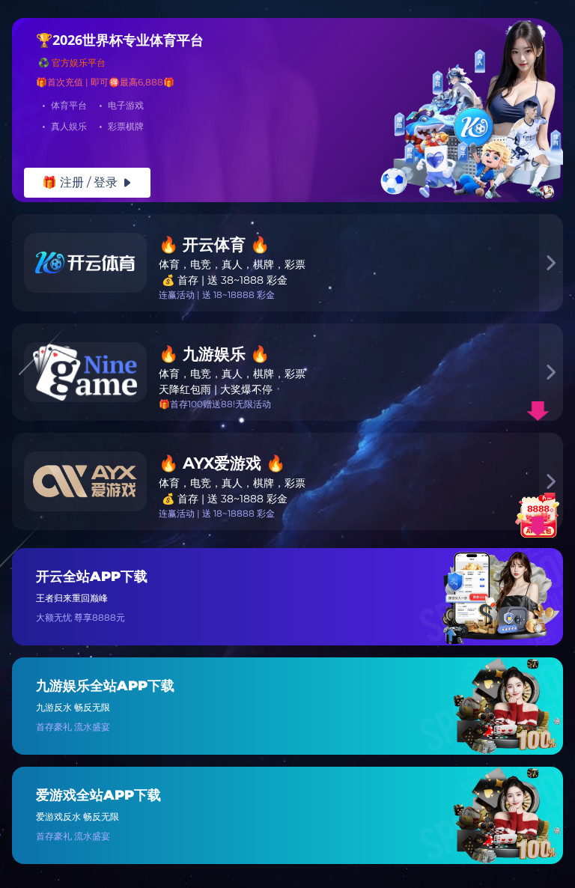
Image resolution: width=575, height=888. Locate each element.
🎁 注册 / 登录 (87, 182)
